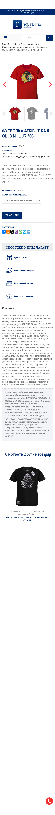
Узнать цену (12, 215)
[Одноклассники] (8, 232)
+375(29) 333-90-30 (25, 11)
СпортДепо (7, 44)
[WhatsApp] (20, 232)
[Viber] (16, 232)
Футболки (41, 47)
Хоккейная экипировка (26, 44)
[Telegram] (28, 232)
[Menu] (5, 37)
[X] (12, 232)
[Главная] (27, 24)
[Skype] (24, 232)
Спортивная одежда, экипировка (18, 47)
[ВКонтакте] (4, 232)
